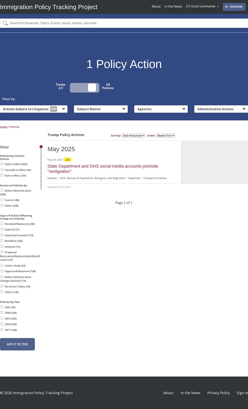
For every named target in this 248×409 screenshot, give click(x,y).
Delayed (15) (12, 246)
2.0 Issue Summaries (200, 6)
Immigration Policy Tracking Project (48, 6)
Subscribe (236, 6)
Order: (151, 135)
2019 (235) (11, 318)
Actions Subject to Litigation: (29, 109)
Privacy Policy (218, 392)
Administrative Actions (215, 109)
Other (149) (11, 292)
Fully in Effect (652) (16, 164)
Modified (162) (13, 241)
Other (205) (11, 205)
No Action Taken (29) (17, 286)
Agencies (144, 109)
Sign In (242, 392)
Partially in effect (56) (18, 170)
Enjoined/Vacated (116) (19, 235)
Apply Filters (17, 344)
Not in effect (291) (15, 175)
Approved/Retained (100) (20, 271)
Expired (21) (12, 229)
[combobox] (124, 23)
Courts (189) (12, 200)
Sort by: (116, 135)
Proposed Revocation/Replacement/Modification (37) (20, 256)
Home (3, 127)
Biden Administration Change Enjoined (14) (15, 279)
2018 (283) (11, 324)
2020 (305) (11, 312)
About (156, 6)
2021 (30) (10, 307)
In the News (173, 6)
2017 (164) (11, 330)
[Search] (4, 23)
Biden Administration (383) (15, 192)
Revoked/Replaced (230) (19, 224)
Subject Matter (89, 109)
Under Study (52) (15, 265)
